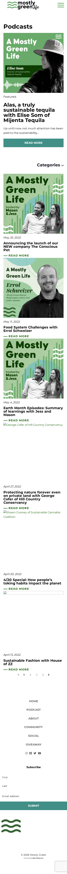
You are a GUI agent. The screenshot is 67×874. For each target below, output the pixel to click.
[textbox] (46, 165)
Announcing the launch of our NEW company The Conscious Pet (30, 246)
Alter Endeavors (37, 858)
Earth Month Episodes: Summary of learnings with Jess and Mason (33, 411)
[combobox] (46, 165)
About (33, 718)
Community (33, 727)
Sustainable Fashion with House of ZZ (32, 662)
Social (33, 735)
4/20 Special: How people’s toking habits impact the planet (32, 581)
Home (33, 701)
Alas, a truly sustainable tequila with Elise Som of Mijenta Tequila (29, 112)
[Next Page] (48, 675)
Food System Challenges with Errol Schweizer (30, 329)
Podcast (33, 709)
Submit (33, 805)
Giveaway (33, 744)
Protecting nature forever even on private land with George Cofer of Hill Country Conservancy (31, 497)
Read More (34, 142)
